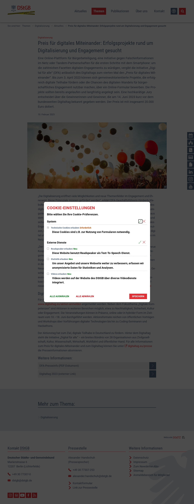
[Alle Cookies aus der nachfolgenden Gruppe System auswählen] (140, 221)
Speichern (138, 296)
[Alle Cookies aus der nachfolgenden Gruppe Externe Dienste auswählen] (140, 242)
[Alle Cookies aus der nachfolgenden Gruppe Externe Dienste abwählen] (145, 242)
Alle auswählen (59, 296)
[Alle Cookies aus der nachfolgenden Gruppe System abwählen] (145, 221)
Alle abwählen (85, 296)
